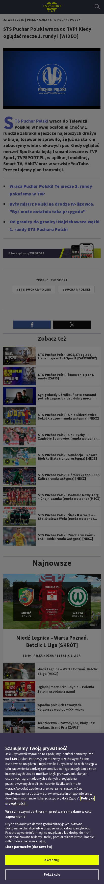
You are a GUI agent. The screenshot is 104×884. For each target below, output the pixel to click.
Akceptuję (51, 860)
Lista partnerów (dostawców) (28, 847)
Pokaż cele (52, 874)
